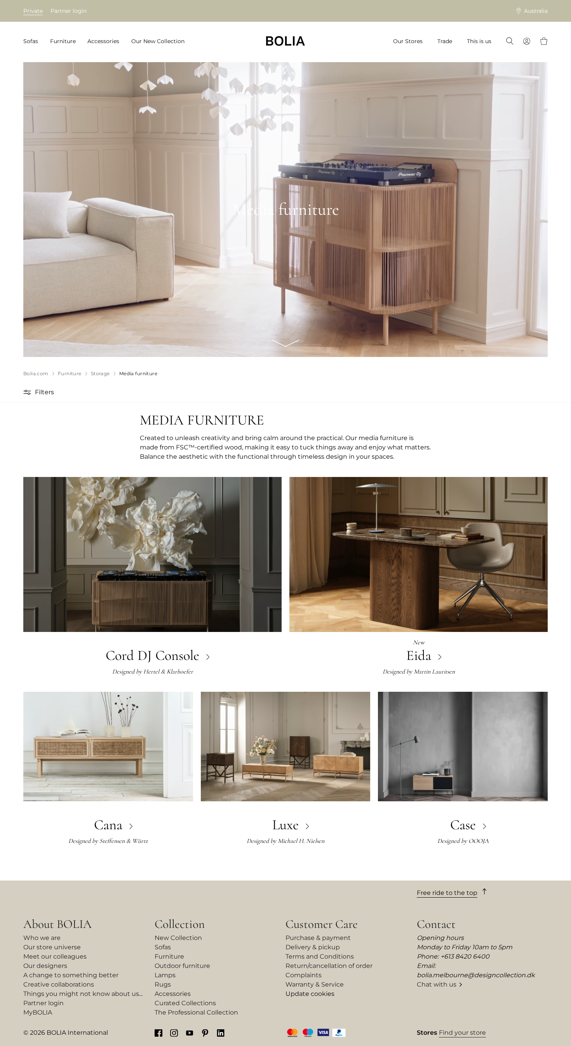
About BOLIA (57, 924)
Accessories (173, 993)
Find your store (462, 1032)
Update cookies (310, 993)
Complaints (304, 975)
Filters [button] (44, 392)
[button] (28, 392)
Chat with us (436, 984)
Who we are (42, 938)
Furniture (169, 956)
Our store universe (52, 947)
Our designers (45, 965)
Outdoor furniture (182, 965)
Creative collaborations (58, 984)
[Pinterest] (205, 1032)
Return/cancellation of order (329, 965)
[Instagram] (174, 1032)
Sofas (163, 947)
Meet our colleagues (55, 956)
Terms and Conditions (320, 956)
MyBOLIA (37, 1012)
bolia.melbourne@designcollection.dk (476, 975)
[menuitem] (33, 41)
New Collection (178, 938)
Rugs (163, 984)
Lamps (165, 975)
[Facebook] (158, 1032)
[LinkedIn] (221, 1032)
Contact (436, 924)
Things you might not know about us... (83, 993)
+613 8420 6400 (464, 956)
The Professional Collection (196, 1012)
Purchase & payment (318, 938)
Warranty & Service (315, 984)
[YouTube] (189, 1032)
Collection (180, 924)
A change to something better (70, 975)
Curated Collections (185, 1003)
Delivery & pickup (313, 947)
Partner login (68, 10)
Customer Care (322, 924)
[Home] (285, 41)
